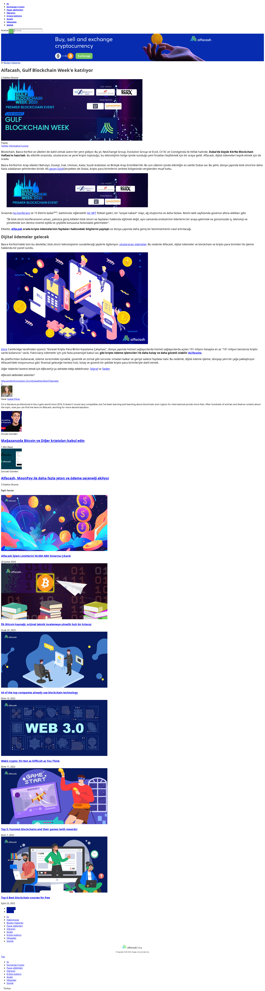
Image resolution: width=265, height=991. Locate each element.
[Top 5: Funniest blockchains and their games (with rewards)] (54, 823)
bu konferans (21, 213)
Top (3, 956)
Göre (4, 349)
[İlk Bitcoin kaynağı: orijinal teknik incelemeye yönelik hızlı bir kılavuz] (54, 618)
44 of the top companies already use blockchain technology (39, 692)
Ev (8, 3)
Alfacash (16, 229)
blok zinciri (26, 381)
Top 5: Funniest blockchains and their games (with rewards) (39, 829)
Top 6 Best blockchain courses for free (25, 897)
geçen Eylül (56, 169)
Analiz (10, 19)
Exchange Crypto (15, 6)
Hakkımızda (13, 919)
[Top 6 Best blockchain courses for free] (54, 891)
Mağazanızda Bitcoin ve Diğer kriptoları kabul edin (43, 440)
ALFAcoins (194, 353)
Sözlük (10, 25)
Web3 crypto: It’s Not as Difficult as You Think (30, 761)
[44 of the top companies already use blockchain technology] (54, 686)
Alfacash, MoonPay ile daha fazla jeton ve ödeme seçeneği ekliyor (55, 478)
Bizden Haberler (12, 62)
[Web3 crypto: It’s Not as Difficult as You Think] (54, 755)
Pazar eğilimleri (15, 9)
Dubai (35, 381)
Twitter (106, 369)
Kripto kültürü (14, 15)
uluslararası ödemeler (132, 244)
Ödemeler (53, 381)
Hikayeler (12, 22)
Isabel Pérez (13, 399)
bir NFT (91, 213)
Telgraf (94, 369)
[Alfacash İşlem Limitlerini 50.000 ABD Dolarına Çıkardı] (54, 550)
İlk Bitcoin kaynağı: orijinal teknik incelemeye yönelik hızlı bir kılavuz (46, 624)
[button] (132, 988)
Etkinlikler (43, 381)
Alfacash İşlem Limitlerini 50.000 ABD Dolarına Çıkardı (36, 556)
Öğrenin (11, 12)
